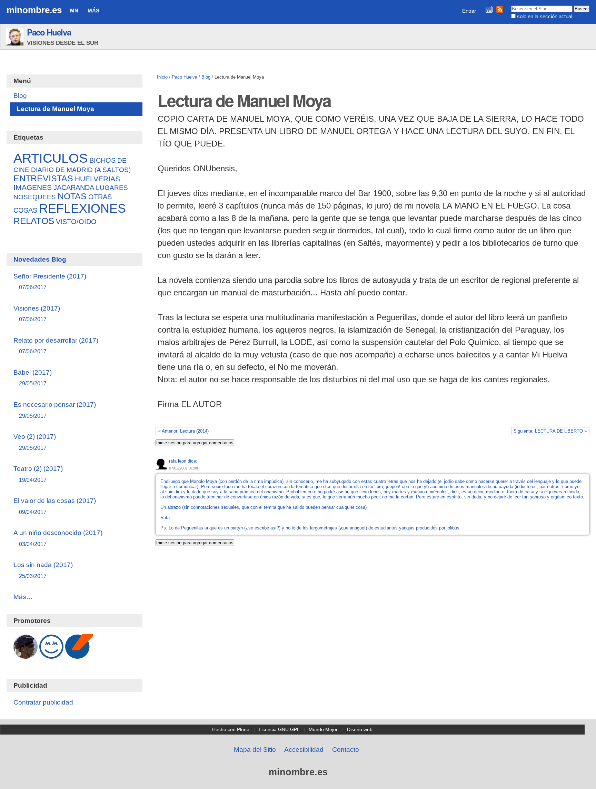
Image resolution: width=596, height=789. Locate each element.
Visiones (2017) (36, 313)
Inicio (162, 77)
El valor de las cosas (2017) (54, 506)
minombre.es (34, 10)
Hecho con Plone (230, 729)
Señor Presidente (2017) (49, 281)
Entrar (469, 11)
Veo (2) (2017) (34, 442)
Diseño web (359, 729)
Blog (205, 77)
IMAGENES (32, 187)
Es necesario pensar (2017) (54, 409)
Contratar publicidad (43, 702)
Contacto (345, 749)
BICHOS (102, 160)
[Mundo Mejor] (51, 655)
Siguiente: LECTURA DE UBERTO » (550, 431)
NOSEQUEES (34, 197)
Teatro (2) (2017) (38, 474)
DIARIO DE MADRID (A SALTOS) (81, 169)
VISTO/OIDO (76, 221)
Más (93, 10)
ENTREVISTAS (43, 178)
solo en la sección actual (544, 16)
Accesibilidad (304, 749)
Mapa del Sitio (255, 749)
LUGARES (112, 187)
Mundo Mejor (323, 729)
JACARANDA (73, 187)
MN (74, 10)
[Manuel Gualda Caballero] (25, 655)
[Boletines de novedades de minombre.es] (489, 9)
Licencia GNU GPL (279, 729)
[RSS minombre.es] (499, 9)
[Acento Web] (79, 655)
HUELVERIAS (97, 179)
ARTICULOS (50, 158)
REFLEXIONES (82, 208)
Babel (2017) (32, 377)
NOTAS (72, 196)
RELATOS (33, 221)
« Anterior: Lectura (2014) (183, 431)
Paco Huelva (49, 32)
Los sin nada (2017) (43, 570)
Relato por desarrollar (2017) (55, 345)
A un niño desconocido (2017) (57, 538)
